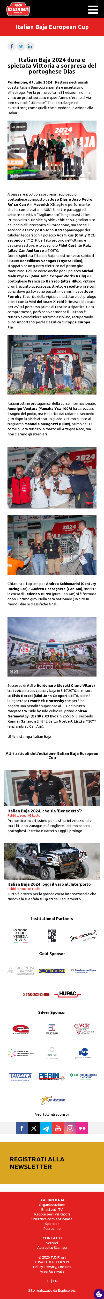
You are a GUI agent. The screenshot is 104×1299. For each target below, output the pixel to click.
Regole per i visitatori (52, 1214)
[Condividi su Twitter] (21, 49)
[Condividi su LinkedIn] (30, 49)
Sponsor (52, 1224)
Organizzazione (52, 1205)
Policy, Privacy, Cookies (52, 1267)
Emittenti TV (52, 1209)
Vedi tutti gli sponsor (52, 1114)
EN (55, 1281)
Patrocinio (52, 1228)
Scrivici (52, 1243)
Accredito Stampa (52, 1247)
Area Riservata (52, 1271)
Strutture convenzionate (52, 1219)
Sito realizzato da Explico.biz (52, 1290)
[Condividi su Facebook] (11, 49)
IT (48, 1281)
